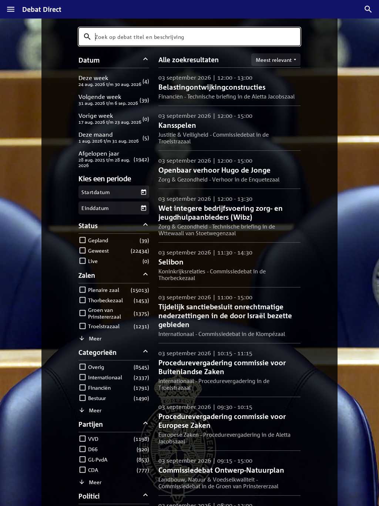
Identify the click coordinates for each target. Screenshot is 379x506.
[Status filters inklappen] (145, 225)
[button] (113, 80)
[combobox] (189, 36)
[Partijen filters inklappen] (145, 423)
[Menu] (11, 9)
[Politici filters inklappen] (145, 495)
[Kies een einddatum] (143, 208)
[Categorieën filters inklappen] (145, 352)
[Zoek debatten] (368, 9)
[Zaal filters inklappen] (145, 275)
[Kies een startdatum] (143, 192)
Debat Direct (41, 9)
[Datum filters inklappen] (145, 59)
